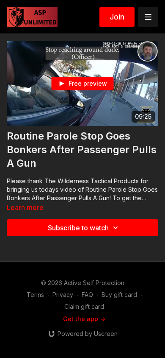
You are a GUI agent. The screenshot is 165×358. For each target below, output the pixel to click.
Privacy (62, 294)
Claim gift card (84, 306)
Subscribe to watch (78, 228)
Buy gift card (119, 294)
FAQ (87, 294)
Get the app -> (84, 318)
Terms (35, 294)
